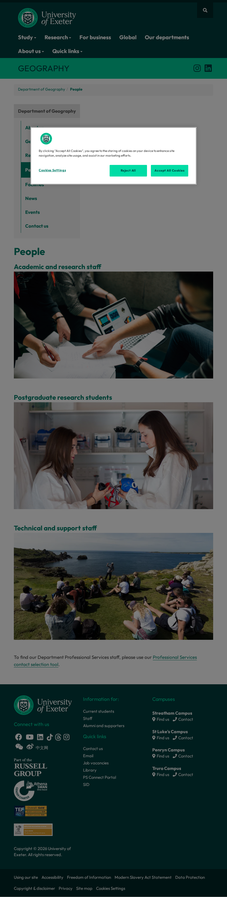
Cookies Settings (52, 170)
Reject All (128, 170)
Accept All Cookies (169, 170)
